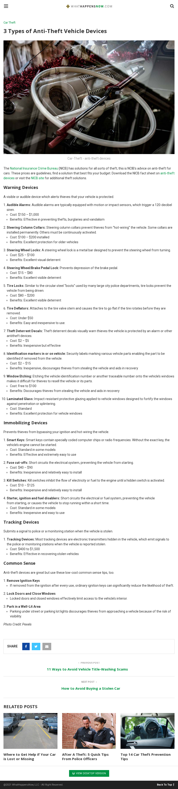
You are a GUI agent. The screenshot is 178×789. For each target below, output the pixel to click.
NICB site (37, 178)
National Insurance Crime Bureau (34, 168)
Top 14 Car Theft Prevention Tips (146, 756)
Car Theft (9, 22)
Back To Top (164, 784)
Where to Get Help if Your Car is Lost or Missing (29, 756)
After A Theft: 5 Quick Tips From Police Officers (85, 756)
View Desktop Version (90, 773)
